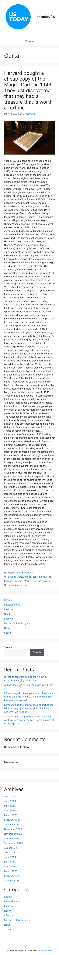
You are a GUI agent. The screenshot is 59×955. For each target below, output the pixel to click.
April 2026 (10, 810)
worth (46, 581)
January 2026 (11, 824)
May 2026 (9, 805)
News (7, 628)
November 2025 (13, 833)
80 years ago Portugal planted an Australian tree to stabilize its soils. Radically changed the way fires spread (28, 697)
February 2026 (12, 819)
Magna (27, 581)
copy (35, 576)
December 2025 (13, 829)
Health (7, 614)
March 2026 (10, 815)
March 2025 (10, 871)
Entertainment (12, 604)
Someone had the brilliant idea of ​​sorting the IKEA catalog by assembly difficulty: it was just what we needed (29, 708)
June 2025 (10, 857)
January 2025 (11, 880)
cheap (28, 576)
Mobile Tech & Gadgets (21, 572)
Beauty (8, 600)
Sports (7, 632)
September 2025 (13, 843)
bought (12, 576)
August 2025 (11, 848)
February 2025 (12, 876)
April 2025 (9, 866)
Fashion (8, 609)
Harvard (18, 581)
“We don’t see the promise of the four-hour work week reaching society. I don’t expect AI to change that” (29, 720)
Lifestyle (8, 618)
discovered (45, 576)
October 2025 (11, 838)
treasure (37, 581)
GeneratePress (45, 950)
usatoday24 (44, 17)
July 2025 (9, 852)
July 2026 (9, 796)
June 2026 (10, 801)
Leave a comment (18, 585)
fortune (8, 581)
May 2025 (9, 862)
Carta (20, 576)
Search (8, 647)
